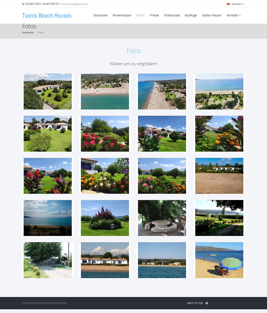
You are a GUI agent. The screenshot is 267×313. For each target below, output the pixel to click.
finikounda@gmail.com (74, 4)
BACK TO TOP (195, 303)
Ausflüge (191, 15)
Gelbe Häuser (212, 15)
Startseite (100, 15)
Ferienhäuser (122, 15)
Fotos (141, 15)
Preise (154, 15)
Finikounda (172, 15)
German (236, 4)
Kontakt (233, 15)
